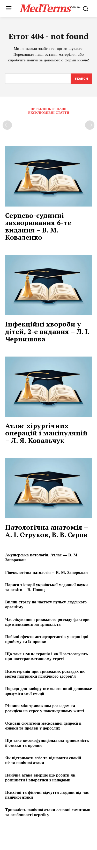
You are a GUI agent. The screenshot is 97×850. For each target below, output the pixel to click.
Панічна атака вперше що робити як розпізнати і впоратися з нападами (40, 777)
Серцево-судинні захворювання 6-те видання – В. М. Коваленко (38, 226)
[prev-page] (7, 125)
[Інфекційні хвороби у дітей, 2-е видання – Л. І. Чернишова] (48, 285)
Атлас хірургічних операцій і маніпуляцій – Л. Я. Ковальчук (46, 433)
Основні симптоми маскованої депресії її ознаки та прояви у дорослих (43, 726)
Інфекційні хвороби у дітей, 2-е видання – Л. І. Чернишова (47, 331)
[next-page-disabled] (89, 125)
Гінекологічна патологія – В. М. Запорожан (46, 572)
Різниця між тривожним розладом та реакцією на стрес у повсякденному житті (44, 708)
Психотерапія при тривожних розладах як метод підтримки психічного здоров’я (45, 674)
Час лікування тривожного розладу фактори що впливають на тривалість (47, 622)
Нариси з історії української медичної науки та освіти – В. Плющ (46, 587)
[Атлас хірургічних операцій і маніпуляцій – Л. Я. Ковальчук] (48, 387)
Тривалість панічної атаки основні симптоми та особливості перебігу (47, 812)
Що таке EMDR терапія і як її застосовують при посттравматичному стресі (46, 656)
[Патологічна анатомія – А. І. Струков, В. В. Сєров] (48, 488)
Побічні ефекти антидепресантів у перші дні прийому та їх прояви (46, 639)
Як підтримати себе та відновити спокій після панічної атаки (43, 760)
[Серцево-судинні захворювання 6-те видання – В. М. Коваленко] (48, 176)
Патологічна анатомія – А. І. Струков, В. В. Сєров (46, 531)
